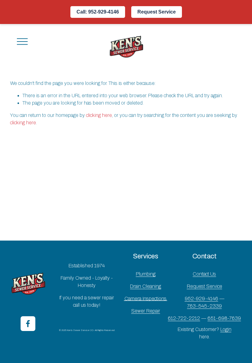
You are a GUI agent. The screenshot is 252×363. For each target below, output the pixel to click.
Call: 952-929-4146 (98, 11)
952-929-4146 (201, 298)
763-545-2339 (204, 306)
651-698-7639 (224, 318)
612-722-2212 (184, 318)
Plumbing (146, 274)
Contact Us (204, 274)
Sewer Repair (145, 310)
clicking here (99, 115)
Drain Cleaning (145, 286)
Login (225, 329)
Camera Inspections (145, 298)
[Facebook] (28, 323)
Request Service (156, 11)
